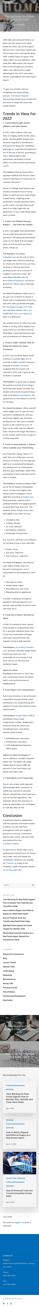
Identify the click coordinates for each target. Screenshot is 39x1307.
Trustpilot (7, 843)
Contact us (11, 863)
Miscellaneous (9, 979)
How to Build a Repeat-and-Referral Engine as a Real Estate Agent (18, 912)
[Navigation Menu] (35, 2)
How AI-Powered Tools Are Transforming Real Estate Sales (16, 919)
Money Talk (8, 983)
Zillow (5, 156)
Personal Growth (10, 988)
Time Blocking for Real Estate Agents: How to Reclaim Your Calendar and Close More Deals (19, 902)
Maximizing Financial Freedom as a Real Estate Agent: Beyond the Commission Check (18, 936)
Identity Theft (9, 967)
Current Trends (9, 962)
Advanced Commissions (13, 954)
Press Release (9, 992)
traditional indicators (15, 280)
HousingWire (25, 395)
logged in (18, 1222)
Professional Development (14, 996)
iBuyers (6, 784)
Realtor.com (10, 257)
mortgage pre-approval (16, 307)
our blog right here (14, 870)
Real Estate (19, 11)
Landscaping (8, 971)
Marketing (7, 975)
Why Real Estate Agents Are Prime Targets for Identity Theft (17, 927)
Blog (5, 958)
